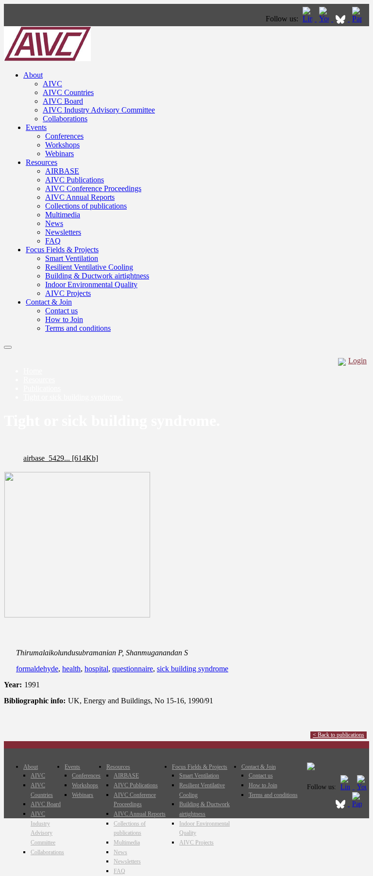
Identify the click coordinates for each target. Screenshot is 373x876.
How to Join (64, 319)
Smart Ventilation (71, 258)
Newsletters (63, 232)
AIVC (52, 84)
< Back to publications (338, 734)
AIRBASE (62, 171)
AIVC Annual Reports (80, 197)
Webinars (59, 153)
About (33, 75)
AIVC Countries (68, 92)
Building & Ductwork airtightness (97, 276)
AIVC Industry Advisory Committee (99, 110)
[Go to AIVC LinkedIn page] (308, 19)
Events (36, 127)
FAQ (53, 241)
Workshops (62, 145)
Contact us (61, 311)
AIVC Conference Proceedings (93, 188)
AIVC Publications (74, 180)
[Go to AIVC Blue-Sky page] (341, 19)
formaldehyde (37, 669)
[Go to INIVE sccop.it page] (359, 19)
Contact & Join (49, 302)
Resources (41, 162)
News (54, 223)
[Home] (47, 58)
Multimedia (62, 215)
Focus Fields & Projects (62, 249)
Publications (42, 388)
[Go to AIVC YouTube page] (325, 19)
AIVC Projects (68, 293)
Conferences (64, 136)
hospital (96, 669)
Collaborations (65, 118)
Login (357, 361)
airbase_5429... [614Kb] (60, 458)
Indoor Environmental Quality (91, 284)
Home (32, 371)
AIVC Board (63, 101)
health (71, 669)
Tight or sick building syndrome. (73, 397)
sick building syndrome (192, 669)
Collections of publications (86, 206)
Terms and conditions (78, 328)
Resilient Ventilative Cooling (89, 267)
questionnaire (132, 669)
